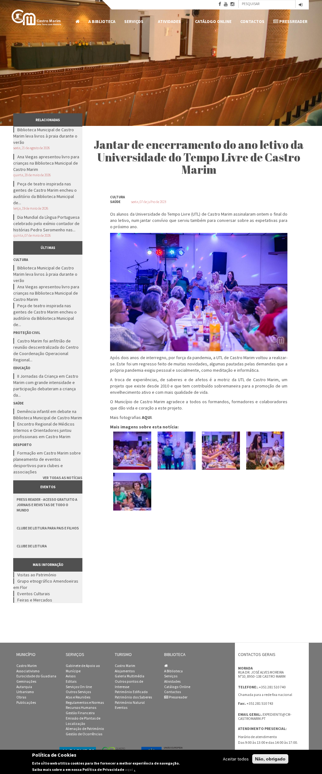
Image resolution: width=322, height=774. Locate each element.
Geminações (26, 681)
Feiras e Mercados (34, 600)
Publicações (26, 702)
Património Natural (130, 702)
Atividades (167, 22)
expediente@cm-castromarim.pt (264, 716)
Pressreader (293, 21)
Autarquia (24, 687)
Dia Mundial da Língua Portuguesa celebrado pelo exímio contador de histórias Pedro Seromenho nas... (46, 223)
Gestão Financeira (80, 713)
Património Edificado (131, 692)
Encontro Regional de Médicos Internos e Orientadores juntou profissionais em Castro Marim (44, 430)
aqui (129, 769)
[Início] (37, 17)
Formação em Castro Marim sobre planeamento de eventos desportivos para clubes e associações (47, 462)
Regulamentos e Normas (85, 702)
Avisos (70, 676)
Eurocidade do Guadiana (36, 676)
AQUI (147, 417)
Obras (21, 697)
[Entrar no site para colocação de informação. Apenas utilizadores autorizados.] (301, 5)
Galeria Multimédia (129, 676)
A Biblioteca (101, 21)
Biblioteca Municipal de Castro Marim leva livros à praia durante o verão (45, 136)
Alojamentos (125, 671)
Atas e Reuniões (78, 697)
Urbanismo (25, 692)
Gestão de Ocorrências (84, 734)
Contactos (252, 21)
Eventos (121, 707)
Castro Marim (26, 666)
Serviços (131, 22)
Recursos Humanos (81, 707)
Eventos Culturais (33, 593)
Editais (71, 681)
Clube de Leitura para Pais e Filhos (48, 528)
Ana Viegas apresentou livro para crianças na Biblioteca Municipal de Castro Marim (46, 163)
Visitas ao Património (36, 575)
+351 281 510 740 (272, 687)
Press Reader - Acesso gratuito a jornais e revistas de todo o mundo (47, 504)
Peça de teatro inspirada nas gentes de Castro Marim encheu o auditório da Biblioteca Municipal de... (45, 193)
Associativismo (28, 671)
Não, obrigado (270, 758)
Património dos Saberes (133, 697)
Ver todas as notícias (62, 477)
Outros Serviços (78, 692)
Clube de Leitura (32, 546)
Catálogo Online (213, 21)
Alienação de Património (85, 728)
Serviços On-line (79, 687)
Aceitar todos (236, 759)
